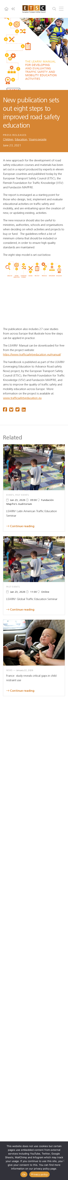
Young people (37, 139)
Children (8, 139)
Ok (24, 1174)
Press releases (15, 135)
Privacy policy (39, 1174)
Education (21, 139)
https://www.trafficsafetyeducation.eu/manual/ (32, 354)
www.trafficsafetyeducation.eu (22, 398)
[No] (63, 1161)
